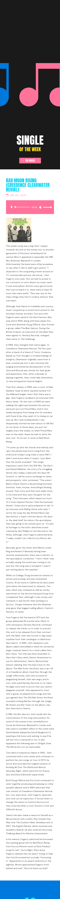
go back (30, 160)
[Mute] (40, 207)
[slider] (46, 207)
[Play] (11, 207)
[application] (30, 207)
